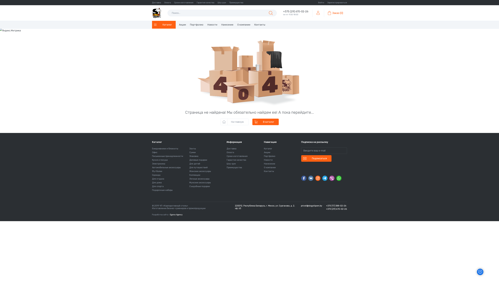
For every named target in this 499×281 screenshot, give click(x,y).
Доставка (156, 2)
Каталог (268, 148)
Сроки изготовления (183, 2)
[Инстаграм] (317, 178)
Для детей (194, 163)
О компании (270, 167)
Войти (321, 2)
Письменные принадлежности (167, 156)
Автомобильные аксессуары (166, 167)
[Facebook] (303, 178)
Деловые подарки (198, 160)
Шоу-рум (222, 2)
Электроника (158, 163)
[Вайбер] (331, 178)
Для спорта (158, 186)
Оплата (167, 2)
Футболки (157, 171)
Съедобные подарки (199, 186)
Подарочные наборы (162, 190)
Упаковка (193, 156)
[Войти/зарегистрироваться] (318, 13)
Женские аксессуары (200, 171)
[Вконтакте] (310, 178)
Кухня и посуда (160, 160)
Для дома (157, 182)
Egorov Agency (176, 215)
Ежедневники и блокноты (165, 148)
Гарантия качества (205, 2)
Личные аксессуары (199, 179)
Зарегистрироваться (337, 2)
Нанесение (269, 163)
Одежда (156, 175)
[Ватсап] (339, 178)
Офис (154, 152)
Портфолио (269, 156)
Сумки (192, 152)
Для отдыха (158, 179)
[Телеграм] (324, 178)
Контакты (269, 171)
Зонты (192, 148)
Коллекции (194, 175)
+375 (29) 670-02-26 (295, 11)
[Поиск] (271, 13)
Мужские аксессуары (200, 182)
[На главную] (156, 13)
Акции (267, 152)
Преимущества (236, 2)
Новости (268, 160)
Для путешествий (198, 167)
